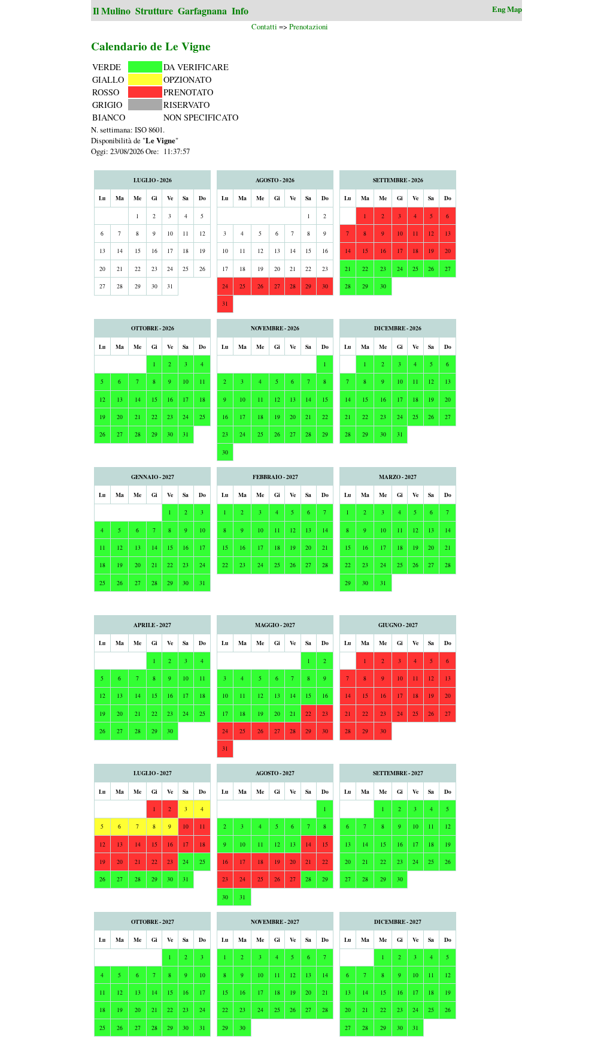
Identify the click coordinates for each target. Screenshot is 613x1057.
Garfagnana (202, 10)
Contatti (264, 26)
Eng (498, 9)
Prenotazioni (308, 26)
